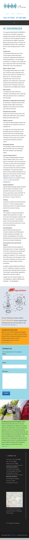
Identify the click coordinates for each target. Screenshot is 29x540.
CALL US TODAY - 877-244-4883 (14, 18)
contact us (6, 180)
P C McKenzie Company (14, 6)
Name (4, 354)
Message (5, 371)
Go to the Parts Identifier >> (9, 325)
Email (4, 362)
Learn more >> (5, 446)
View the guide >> (6, 342)
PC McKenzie (13, 535)
